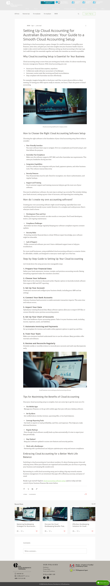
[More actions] (86, 25)
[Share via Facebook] (24, 489)
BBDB (56, 13)
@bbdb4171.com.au (24, 576)
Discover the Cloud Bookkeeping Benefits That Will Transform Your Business (54, 525)
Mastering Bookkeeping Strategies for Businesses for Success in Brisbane (26, 525)
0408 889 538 (20, 573)
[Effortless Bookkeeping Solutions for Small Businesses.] (82, 514)
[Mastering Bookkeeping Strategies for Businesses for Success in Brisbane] (27, 514)
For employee (36, 13)
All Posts (17, 13)
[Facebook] (44, 578)
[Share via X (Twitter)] (28, 489)
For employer (47, 13)
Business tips (26, 13)
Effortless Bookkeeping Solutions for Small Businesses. (81, 525)
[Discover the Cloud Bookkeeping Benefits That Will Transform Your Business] (55, 514)
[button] (78, 13)
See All (93, 504)
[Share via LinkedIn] (32, 489)
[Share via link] (36, 489)
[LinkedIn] (48, 578)
